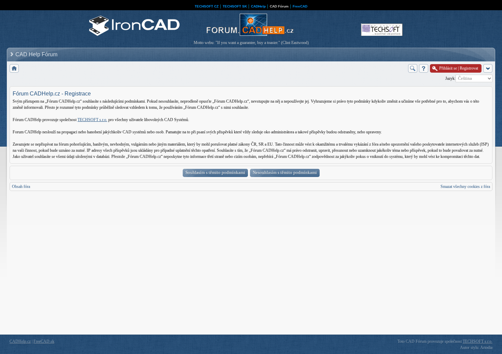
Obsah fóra (21, 186)
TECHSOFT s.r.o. (92, 119)
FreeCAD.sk (43, 341)
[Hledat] (412, 68)
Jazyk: (450, 78)
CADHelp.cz (20, 341)
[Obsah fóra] (14, 68)
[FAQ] (423, 68)
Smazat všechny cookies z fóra (465, 186)
